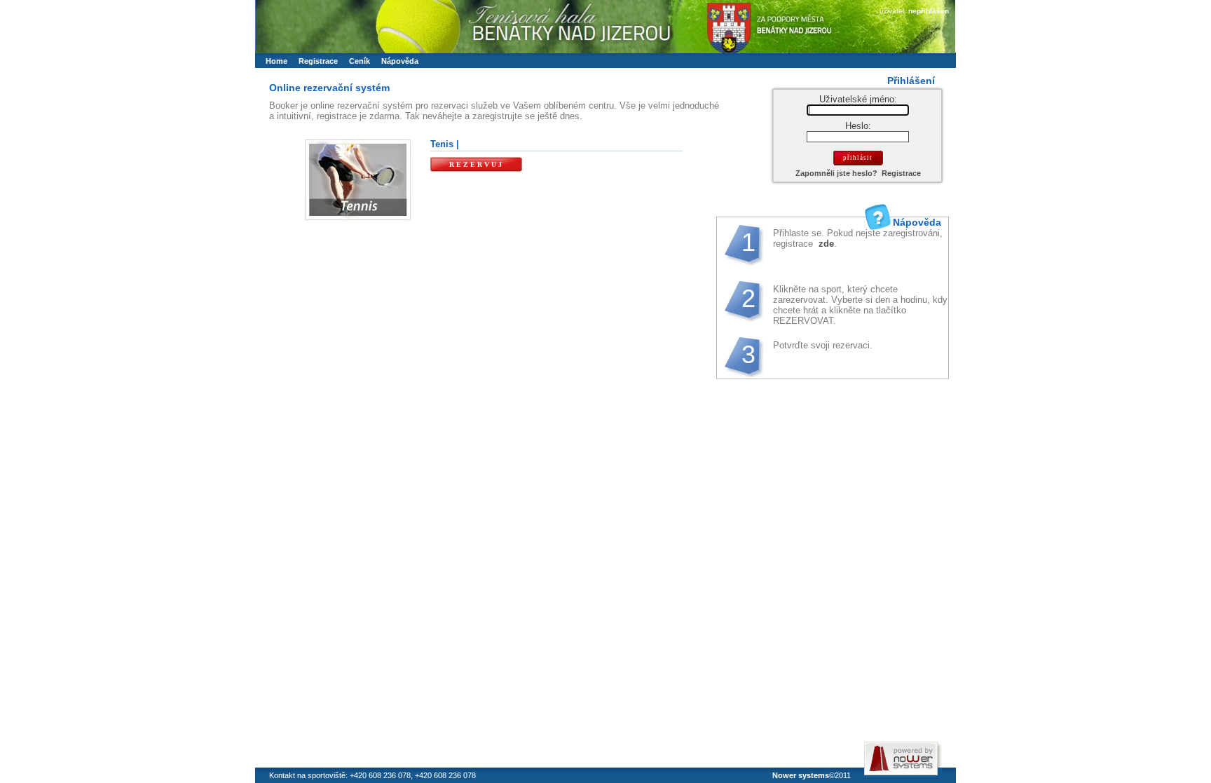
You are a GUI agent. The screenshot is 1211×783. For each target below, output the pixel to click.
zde (825, 243)
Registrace (901, 173)
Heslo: (858, 126)
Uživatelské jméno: (858, 99)
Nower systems (800, 775)
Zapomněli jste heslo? (836, 173)
